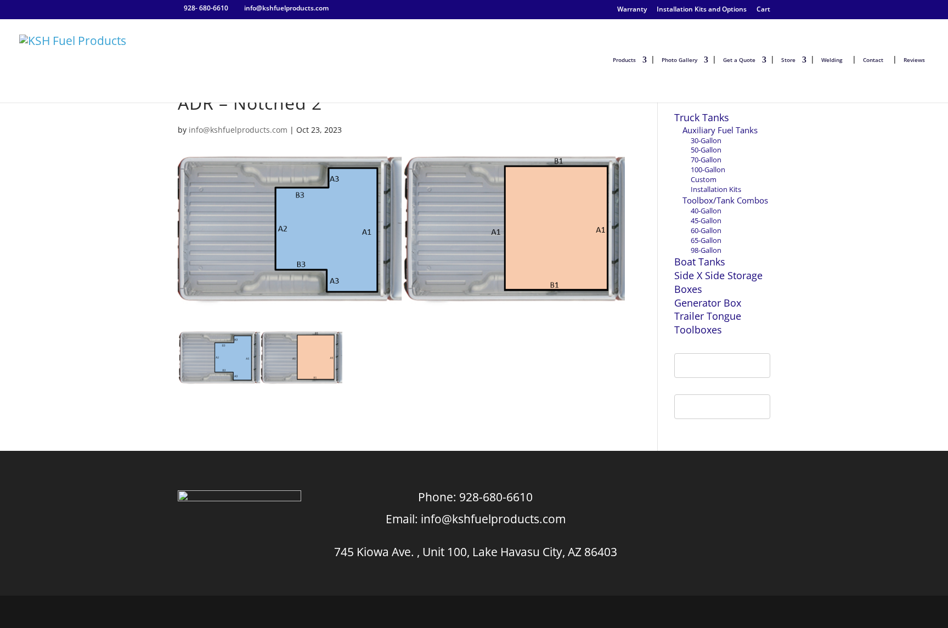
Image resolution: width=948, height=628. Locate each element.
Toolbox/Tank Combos (725, 200)
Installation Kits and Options (702, 9)
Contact (873, 60)
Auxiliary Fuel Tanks (720, 130)
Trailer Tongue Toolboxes (707, 322)
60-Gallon (706, 230)
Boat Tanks (699, 261)
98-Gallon (706, 250)
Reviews (914, 60)
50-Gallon (706, 150)
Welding (832, 60)
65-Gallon (706, 240)
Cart (763, 9)
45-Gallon (706, 220)
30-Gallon (706, 140)
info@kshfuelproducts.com (238, 130)
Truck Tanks (701, 117)
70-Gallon (706, 160)
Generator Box (707, 302)
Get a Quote (739, 60)
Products (624, 60)
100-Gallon (708, 169)
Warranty (632, 9)
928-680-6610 (496, 497)
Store (788, 60)
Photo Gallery (679, 60)
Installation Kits (716, 189)
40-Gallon (706, 211)
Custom (703, 179)
